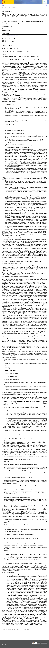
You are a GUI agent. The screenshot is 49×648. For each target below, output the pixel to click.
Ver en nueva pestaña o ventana (13, 35)
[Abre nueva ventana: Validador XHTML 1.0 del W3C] (42, 643)
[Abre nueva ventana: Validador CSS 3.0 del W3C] (38, 643)
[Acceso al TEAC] (44, 3)
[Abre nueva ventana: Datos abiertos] (34, 643)
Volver (46, 5)
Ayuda (2, 5)
